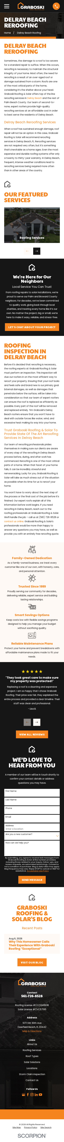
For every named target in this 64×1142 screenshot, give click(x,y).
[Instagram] (32, 1094)
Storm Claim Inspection (32, 1074)
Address (10, 825)
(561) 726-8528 (47, 517)
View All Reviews (32, 734)
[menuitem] (17, 1127)
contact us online (14, 521)
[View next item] (36, 251)
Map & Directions (32, 1031)
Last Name (11, 799)
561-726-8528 (32, 995)
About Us (32, 1044)
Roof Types (32, 1056)
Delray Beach (34, 98)
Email (8, 817)
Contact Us (32, 1080)
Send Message (32, 880)
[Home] (31, 6)
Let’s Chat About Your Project (32, 327)
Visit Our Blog (32, 962)
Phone (9, 808)
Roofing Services (32, 1050)
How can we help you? (17, 843)
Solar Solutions (32, 1062)
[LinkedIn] (36, 1094)
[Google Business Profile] (23, 1094)
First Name (11, 791)
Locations (32, 1068)
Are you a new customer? (19, 834)
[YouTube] (40, 1094)
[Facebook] (27, 1094)
